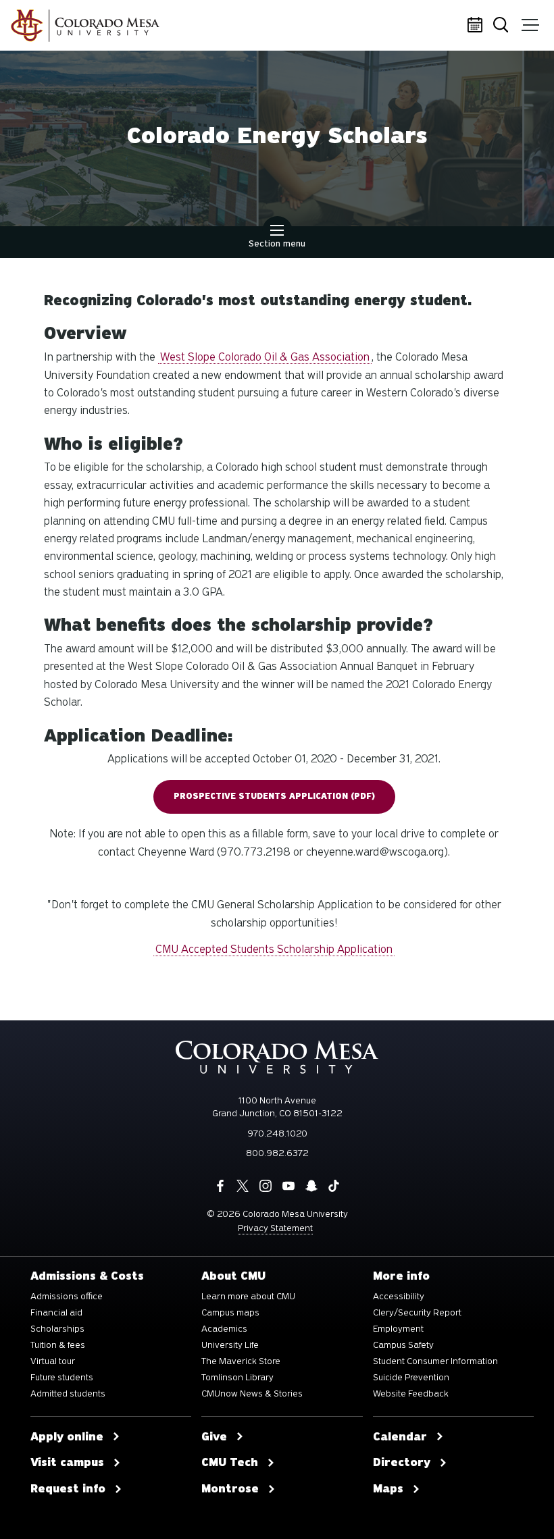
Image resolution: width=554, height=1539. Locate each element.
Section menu (277, 243)
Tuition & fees (57, 1345)
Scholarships (57, 1329)
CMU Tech (229, 1463)
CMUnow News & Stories (252, 1393)
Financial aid (56, 1312)
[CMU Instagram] (265, 1186)
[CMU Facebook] (220, 1186)
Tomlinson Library (237, 1377)
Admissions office (66, 1296)
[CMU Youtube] (288, 1186)
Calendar (476, 25)
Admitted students (67, 1393)
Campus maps (230, 1312)
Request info (67, 1489)
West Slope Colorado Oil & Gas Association (265, 356)
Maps (388, 1489)
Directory (401, 1463)
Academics (224, 1329)
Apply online (66, 1437)
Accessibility (398, 1296)
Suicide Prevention (411, 1377)
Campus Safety (403, 1345)
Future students (61, 1377)
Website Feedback (411, 1393)
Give (214, 1437)
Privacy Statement (275, 1228)
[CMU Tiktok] (334, 1186)
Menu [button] (530, 25)
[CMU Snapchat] (311, 1186)
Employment (398, 1329)
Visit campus (67, 1463)
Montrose (230, 1489)
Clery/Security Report (417, 1312)
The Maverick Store (240, 1361)
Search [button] (503, 25)
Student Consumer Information (435, 1361)
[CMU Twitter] (242, 1186)
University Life (230, 1345)
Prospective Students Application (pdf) (274, 796)
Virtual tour (52, 1361)
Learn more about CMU (248, 1296)
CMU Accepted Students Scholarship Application (274, 949)
